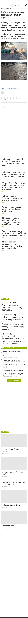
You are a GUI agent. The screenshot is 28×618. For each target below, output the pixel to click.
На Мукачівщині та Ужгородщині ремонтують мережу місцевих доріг (12, 198)
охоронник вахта (8, 526)
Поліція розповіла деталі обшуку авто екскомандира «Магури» (13, 326)
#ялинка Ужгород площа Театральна (9, 88)
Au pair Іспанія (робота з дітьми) (11, 450)
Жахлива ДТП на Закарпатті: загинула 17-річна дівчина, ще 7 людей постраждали (13, 306)
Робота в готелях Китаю (11, 505)
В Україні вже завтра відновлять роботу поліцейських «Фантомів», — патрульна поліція (12, 245)
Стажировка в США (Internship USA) (13, 473)
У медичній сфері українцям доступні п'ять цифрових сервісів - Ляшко (12, 209)
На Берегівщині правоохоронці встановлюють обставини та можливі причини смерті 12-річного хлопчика (13, 339)
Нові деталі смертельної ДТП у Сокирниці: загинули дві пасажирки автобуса (13, 317)
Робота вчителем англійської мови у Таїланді (13, 483)
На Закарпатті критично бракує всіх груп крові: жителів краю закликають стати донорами (14, 174)
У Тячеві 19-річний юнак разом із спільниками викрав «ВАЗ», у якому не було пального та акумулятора (14, 186)
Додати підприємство (14, 380)
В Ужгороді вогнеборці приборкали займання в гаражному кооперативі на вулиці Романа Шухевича (12, 221)
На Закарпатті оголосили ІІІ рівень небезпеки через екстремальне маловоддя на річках (13, 162)
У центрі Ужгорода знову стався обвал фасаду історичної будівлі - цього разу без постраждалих (14, 233)
